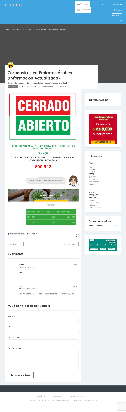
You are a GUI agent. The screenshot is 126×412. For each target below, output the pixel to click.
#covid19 (33, 234)
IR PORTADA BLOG (98, 100)
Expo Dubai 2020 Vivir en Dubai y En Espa (92, 168)
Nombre (11, 316)
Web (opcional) (14, 337)
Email (10, 326)
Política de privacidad (37, 400)
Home (7, 29)
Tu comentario (14, 348)
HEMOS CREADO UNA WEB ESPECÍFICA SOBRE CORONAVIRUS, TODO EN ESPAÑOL (43, 147)
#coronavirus (15, 234)
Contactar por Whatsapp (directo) (84, 400)
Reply (75, 265)
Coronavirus (16, 29)
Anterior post (16, 244)
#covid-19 (25, 234)
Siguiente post (70, 244)
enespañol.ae (62, 400)
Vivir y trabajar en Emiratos (93, 195)
